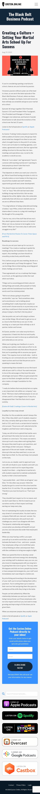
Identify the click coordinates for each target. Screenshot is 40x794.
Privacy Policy (20, 785)
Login (30, 785)
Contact (11, 785)
